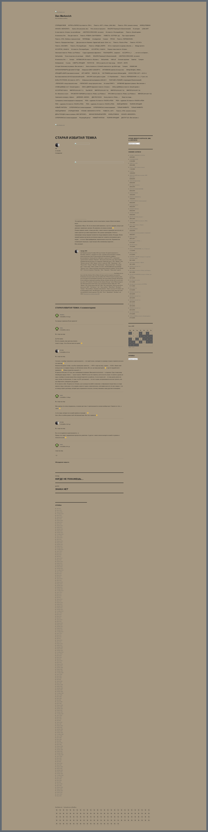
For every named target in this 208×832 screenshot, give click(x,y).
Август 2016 (59, 536)
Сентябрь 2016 (60, 534)
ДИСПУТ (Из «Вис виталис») (130, 118)
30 (133, 345)
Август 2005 (59, 756)
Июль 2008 (59, 696)
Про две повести (73, 35)
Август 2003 (59, 794)
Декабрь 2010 (60, 647)
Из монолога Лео (60, 35)
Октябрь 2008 (60, 691)
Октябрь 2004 (60, 773)
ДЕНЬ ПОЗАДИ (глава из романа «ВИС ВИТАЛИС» (71, 114)
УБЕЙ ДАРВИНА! (122, 104)
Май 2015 (59, 556)
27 (147, 342)
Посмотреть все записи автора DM (91, 294)
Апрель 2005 (59, 763)
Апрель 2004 (59, 784)
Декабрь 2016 (60, 529)
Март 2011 (59, 642)
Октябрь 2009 (60, 671)
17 (137, 339)
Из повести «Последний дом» (115, 32)
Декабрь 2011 (60, 626)
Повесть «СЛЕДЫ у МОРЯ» (97, 46)
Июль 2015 (59, 553)
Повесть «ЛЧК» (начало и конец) (128, 25)
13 (147, 336)
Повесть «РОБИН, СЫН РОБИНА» (90, 35)
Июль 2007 (59, 717)
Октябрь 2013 (60, 589)
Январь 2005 (59, 768)
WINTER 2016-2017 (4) (133, 90)
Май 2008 (59, 700)
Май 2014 (59, 577)
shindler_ (62, 315)
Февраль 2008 (60, 705)
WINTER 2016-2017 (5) (145, 94)
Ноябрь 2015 (59, 546)
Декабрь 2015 (60, 544)
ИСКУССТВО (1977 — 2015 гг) (137, 73)
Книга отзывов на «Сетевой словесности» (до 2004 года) (103, 66)
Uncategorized (96, 39)
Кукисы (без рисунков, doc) (80, 29)
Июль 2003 (59, 796)
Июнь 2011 (59, 636)
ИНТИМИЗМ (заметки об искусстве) (113, 70)
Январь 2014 (59, 583)
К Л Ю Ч (132, 171)
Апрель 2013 (59, 599)
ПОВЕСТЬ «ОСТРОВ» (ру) (112, 35)
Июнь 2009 (59, 678)
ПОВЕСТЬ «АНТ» (108, 111)
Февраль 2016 (60, 541)
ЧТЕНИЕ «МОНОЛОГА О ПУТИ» (91, 111)
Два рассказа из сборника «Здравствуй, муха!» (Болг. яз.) (93, 42)
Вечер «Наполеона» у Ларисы (136, 225)
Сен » (133, 347)
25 (140, 342)
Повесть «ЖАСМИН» (61, 46)
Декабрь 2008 (60, 688)
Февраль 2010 (60, 664)
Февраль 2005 (60, 766)
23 (133, 342)
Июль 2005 (59, 758)
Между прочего (139, 46)
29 (130, 345)
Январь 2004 (59, 789)
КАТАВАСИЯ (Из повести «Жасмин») (87, 59)
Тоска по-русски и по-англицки (74, 56)
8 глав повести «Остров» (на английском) (67, 32)
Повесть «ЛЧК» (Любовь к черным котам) (67, 39)
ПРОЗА (112, 39)
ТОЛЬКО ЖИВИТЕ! (123, 107)
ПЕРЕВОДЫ (86, 39)
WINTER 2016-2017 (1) (76, 90)
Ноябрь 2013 (59, 587)
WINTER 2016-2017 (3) (117, 90)
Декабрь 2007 (60, 708)
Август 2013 (59, 592)
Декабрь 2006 (60, 729)
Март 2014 (59, 580)
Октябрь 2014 (60, 568)
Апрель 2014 (59, 578)
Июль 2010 (59, 655)
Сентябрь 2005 (60, 754)
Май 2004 (59, 782)
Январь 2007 (59, 727)
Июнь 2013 (59, 595)
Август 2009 (59, 674)
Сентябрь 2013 (60, 590)
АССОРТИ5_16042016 (62, 49)
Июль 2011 (59, 635)
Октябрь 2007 (60, 712)
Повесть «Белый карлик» (133, 32)
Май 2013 (59, 597)
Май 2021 (59, 508)
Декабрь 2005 (60, 749)
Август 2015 (59, 551)
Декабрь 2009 (60, 667)
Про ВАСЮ (89, 90)
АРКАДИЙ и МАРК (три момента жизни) (67, 73)
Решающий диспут (85, 118)
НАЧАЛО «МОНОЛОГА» (62, 29)
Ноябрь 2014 (59, 566)
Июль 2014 (59, 573)
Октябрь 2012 (60, 609)
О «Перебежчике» (113, 77)
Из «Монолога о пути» (62, 94)
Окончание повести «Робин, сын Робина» (67, 53)
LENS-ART (145, 29)
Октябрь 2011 (60, 630)
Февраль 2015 (60, 561)
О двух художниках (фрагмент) (92, 53)
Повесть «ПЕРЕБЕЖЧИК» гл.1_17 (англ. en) (134, 77)
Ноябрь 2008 (59, 689)
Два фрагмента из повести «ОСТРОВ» (138, 284)
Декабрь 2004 (60, 770)
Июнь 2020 (59, 510)
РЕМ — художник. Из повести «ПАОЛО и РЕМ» (99, 100)
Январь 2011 (59, 645)
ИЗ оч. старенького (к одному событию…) (120, 46)
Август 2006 (59, 736)
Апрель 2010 (59, 660)
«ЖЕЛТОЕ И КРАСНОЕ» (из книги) (93, 32)
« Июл (129, 347)
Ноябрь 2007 (59, 710)
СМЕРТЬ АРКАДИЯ (79, 63)
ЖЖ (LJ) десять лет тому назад (105, 63)
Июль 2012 (59, 614)
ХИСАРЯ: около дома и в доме (96, 77)
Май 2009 (59, 679)
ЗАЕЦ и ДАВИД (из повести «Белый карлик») (125, 87)
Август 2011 (59, 633)
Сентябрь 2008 (60, 693)
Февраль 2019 (60, 520)
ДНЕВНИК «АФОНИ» (83, 97)
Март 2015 (59, 560)
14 (151, 336)
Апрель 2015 (59, 558)
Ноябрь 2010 (59, 648)
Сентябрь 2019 (60, 513)
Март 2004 (59, 785)
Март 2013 (59, 601)
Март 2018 (59, 524)
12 (144, 336)
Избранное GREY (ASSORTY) (91, 70)
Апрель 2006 (59, 742)
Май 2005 (59, 761)
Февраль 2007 (60, 725)
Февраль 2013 (60, 602)
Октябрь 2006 (60, 732)
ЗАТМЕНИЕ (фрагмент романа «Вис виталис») (131, 83)
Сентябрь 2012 (60, 611)
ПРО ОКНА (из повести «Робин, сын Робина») (122, 94)
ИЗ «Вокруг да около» (135, 185)
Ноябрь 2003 (59, 792)
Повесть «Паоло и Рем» (120, 42)
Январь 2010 (59, 666)
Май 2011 (59, 638)
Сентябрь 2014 (60, 570)
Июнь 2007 (59, 719)
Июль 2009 (59, 676)
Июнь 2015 (59, 554)
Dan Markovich (63, 16)
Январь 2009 (59, 686)
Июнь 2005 (59, 760)
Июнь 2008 (59, 698)
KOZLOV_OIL (96, 73)
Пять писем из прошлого (98, 29)
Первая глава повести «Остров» (117, 49)
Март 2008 (59, 703)
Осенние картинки (123, 59)
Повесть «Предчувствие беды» (64, 42)
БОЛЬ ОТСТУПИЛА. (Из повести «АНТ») (67, 80)
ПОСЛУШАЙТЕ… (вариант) (111, 53)
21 (151, 339)
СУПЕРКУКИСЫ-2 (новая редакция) (80, 107)
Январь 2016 (59, 542)
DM (56, 148)
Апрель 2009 (59, 681)
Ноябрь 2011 (59, 628)
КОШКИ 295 (133, 66)
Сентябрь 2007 (60, 713)
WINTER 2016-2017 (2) (101, 90)
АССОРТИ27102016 (61, 90)
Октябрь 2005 (60, 753)
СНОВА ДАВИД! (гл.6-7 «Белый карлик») (67, 87)
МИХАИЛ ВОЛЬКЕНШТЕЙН (97, 114)
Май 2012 (59, 618)
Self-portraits (59, 56)
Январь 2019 (59, 522)
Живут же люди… (127, 97)
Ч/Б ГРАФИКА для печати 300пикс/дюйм (114, 73)
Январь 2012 (59, 625)
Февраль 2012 (60, 623)
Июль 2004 (59, 778)
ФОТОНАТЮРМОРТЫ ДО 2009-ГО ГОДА (67, 70)
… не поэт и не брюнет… (141, 53)
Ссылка (68, 63)
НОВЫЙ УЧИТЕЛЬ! (61, 107)
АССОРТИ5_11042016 (98, 49)
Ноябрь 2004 (59, 772)
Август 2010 (59, 654)
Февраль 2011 (60, 643)
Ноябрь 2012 (59, 607)
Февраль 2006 (60, 746)
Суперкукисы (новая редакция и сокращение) (69, 100)
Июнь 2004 (59, 780)
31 (137, 345)
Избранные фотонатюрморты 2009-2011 (94, 80)
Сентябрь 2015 (60, 549)
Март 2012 (59, 621)
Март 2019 (59, 519)
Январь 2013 (59, 604)
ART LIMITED (86, 73)
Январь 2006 (59, 748)
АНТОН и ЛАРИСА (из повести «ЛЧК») (80, 25)
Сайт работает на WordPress (70, 807)
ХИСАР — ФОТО (122, 63)
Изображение (59, 63)
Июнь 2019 (59, 515)
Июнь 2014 (59, 575)
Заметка (133, 59)
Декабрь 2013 (60, 585)
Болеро (72, 59)
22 (130, 342)
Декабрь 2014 (60, 565)
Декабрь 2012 (60, 606)
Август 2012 (59, 613)
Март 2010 (59, 662)
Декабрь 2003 (60, 790)
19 (144, 339)
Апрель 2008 (59, 701)
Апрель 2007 (59, 722)
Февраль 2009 (60, 684)
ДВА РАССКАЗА (97, 97)
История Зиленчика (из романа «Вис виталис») (69, 66)
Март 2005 (59, 765)
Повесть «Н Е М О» (136, 42)
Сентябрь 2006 (60, 734)
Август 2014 (59, 572)
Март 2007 (59, 724)
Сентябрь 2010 (60, 652)
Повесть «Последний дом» (78, 46)
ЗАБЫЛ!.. (88, 56)
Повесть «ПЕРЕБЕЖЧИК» (125, 39)
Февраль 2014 (60, 582)
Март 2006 (59, 744)
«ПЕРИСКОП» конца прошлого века (66, 83)
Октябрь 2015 (60, 548)
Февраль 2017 (60, 525)
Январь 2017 (59, 527)
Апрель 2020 (59, 512)
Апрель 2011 (59, 640)
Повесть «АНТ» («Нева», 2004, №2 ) (105, 25)
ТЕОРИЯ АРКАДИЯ (136, 104)
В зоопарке (136, 29)
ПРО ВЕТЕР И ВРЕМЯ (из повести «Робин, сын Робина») (88, 94)
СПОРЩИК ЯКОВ (60, 25)
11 (140, 336)
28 (151, 342)
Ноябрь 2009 (59, 669)
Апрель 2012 (59, 619)
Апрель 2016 (59, 537)
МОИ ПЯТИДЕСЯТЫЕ (135, 181)
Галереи (105, 39)
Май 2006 (59, 741)
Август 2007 (59, 715)
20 (147, 339)
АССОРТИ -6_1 (127, 53)
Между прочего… (134, 252)
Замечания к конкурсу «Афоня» (64, 97)
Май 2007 (59, 720)
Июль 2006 (59, 737)
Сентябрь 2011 (60, 631)
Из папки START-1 (109, 83)
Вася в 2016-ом (133, 288)
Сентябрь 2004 (60, 775)
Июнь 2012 (59, 616)
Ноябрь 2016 (59, 530)
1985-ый (113, 59)
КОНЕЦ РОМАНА (145, 25)
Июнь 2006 (59, 739)
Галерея (141, 59)
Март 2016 (59, 539)
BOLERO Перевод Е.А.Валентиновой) (119, 29)
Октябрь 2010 (60, 650)
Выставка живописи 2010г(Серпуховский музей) (69, 77)
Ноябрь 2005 (59, 751)
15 (130, 339)
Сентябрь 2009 (60, 672)
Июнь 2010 (59, 657)
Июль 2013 (59, 594)
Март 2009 (59, 683)
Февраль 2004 (60, 787)
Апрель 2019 (59, 517)
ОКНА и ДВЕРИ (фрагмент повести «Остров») (96, 87)
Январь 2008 (59, 707)
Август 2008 (59, 695)
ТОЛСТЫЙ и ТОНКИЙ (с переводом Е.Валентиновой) (125, 80)
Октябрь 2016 (60, 532)
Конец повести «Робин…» (112, 97)
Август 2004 (59, 777)
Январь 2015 (59, 563)
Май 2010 (59, 659)
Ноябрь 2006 (59, 731)
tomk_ (61, 328)
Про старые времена (128, 35)
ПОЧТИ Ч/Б (90, 63)
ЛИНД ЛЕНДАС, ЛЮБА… (134, 70)
